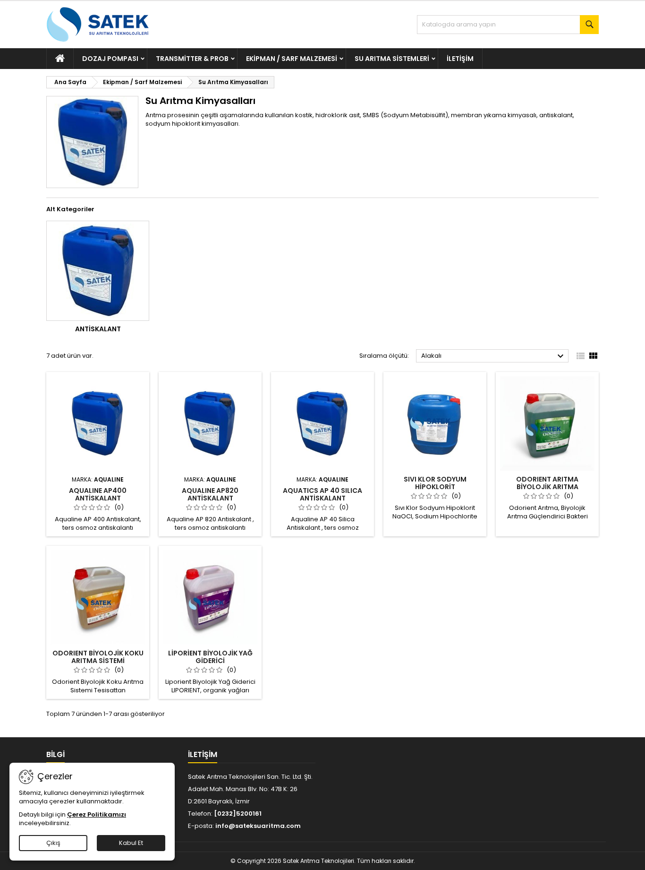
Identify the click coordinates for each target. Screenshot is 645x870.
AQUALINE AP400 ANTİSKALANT (98, 494)
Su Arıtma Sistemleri (392, 58)
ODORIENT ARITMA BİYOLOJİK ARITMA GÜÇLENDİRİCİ (547, 486)
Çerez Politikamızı (96, 814)
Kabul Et (131, 842)
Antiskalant (98, 329)
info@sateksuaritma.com (258, 825)
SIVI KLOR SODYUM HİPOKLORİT (435, 482)
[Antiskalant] (97, 271)
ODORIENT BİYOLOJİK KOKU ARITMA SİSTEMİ (98, 656)
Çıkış (53, 842)
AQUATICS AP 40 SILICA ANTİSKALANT (322, 494)
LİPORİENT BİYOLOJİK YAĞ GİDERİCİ (210, 656)
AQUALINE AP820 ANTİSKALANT (210, 494)
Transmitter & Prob (192, 58)
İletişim (460, 58)
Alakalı (493, 356)
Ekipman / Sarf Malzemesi (291, 58)
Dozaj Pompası (110, 58)
